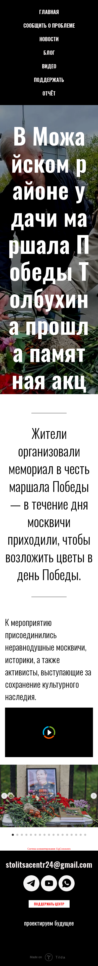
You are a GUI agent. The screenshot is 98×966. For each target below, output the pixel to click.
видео (49, 66)
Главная (49, 12)
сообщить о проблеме (49, 25)
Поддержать (49, 79)
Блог (49, 52)
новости (49, 39)
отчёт (49, 93)
